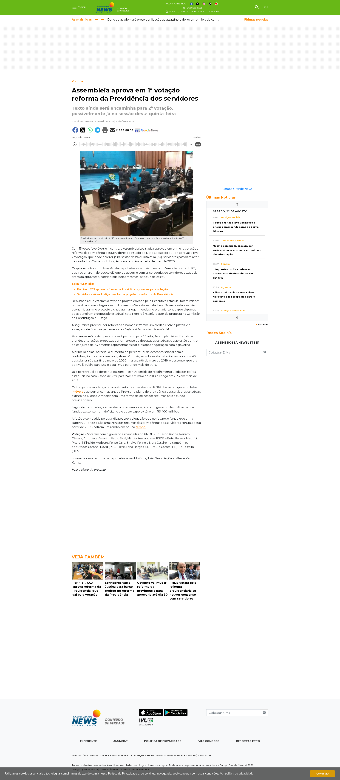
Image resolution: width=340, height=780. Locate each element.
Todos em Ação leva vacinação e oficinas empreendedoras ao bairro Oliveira (236, 227)
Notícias (262, 324)
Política (77, 81)
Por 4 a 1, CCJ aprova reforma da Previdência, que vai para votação (122, 289)
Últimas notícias (256, 19)
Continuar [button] (322, 773)
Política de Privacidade (162, 741)
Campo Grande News (237, 189)
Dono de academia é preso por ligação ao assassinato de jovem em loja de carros (163, 19)
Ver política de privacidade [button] (236, 773)
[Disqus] (136, 650)
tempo (141, 427)
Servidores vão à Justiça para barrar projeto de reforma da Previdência (125, 294)
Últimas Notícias (221, 197)
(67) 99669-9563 (193, 8)
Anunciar (120, 741)
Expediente (88, 741)
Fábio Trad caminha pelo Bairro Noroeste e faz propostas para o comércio (234, 296)
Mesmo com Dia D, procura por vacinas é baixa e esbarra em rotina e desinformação (237, 250)
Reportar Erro (248, 741)
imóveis (77, 391)
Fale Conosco (209, 741)
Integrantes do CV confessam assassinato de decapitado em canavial (233, 273)
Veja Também (88, 556)
